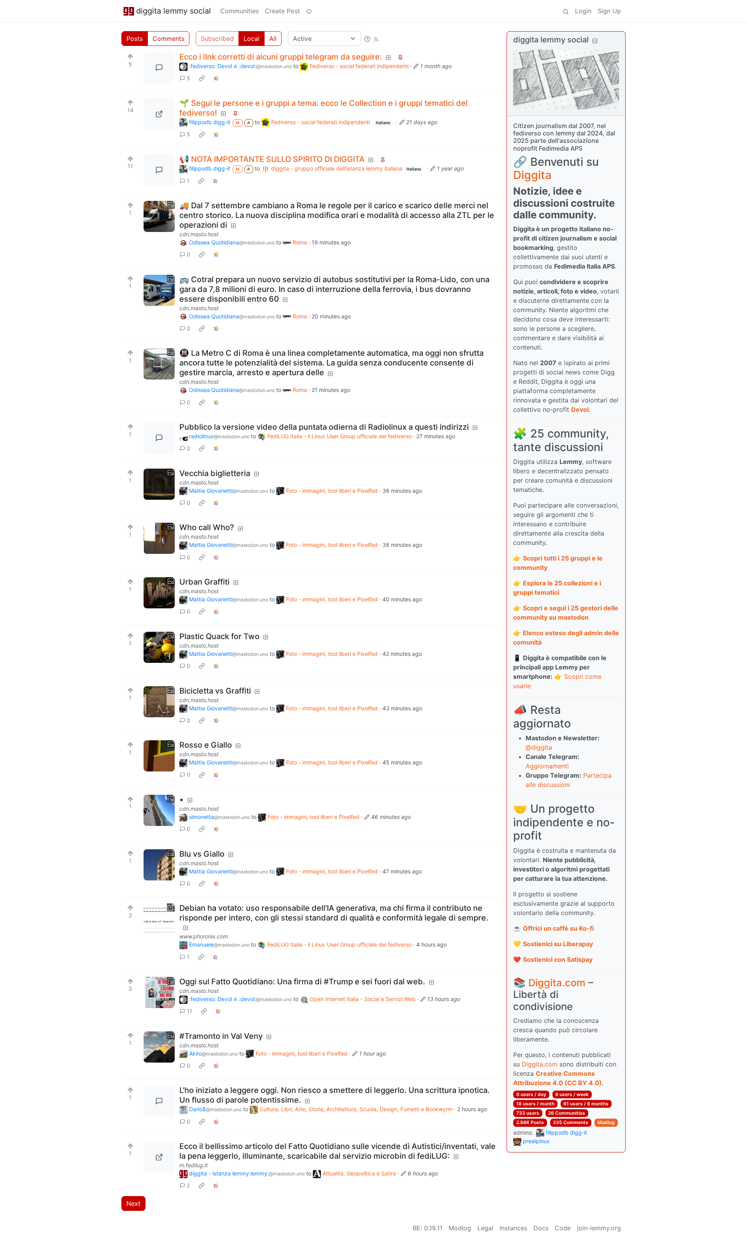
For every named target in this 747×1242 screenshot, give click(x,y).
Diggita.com (557, 983)
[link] (202, 78)
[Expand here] (159, 216)
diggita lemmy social (173, 11)
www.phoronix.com (203, 936)
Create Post (282, 11)
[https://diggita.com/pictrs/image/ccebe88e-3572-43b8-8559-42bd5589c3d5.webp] (159, 114)
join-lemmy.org (599, 1228)
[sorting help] (367, 38)
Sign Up (609, 11)
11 (189, 1011)
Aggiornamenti (547, 766)
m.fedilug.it (193, 1165)
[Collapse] (595, 41)
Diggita (532, 175)
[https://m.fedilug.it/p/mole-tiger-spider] (159, 1157)
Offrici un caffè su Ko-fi (558, 928)
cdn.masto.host (199, 234)
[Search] (565, 11)
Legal (485, 1228)
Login (583, 11)
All (273, 38)
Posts (134, 38)
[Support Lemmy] (309, 11)
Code (563, 1228)
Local (252, 38)
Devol (580, 409)
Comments (168, 38)
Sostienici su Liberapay (558, 944)
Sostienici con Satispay (558, 959)
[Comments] (159, 67)
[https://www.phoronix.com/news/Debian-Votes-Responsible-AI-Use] (159, 919)
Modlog (606, 1122)
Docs (541, 1228)
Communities (239, 11)
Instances (513, 1228)
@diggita (539, 747)
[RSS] (376, 38)
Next (133, 1203)
